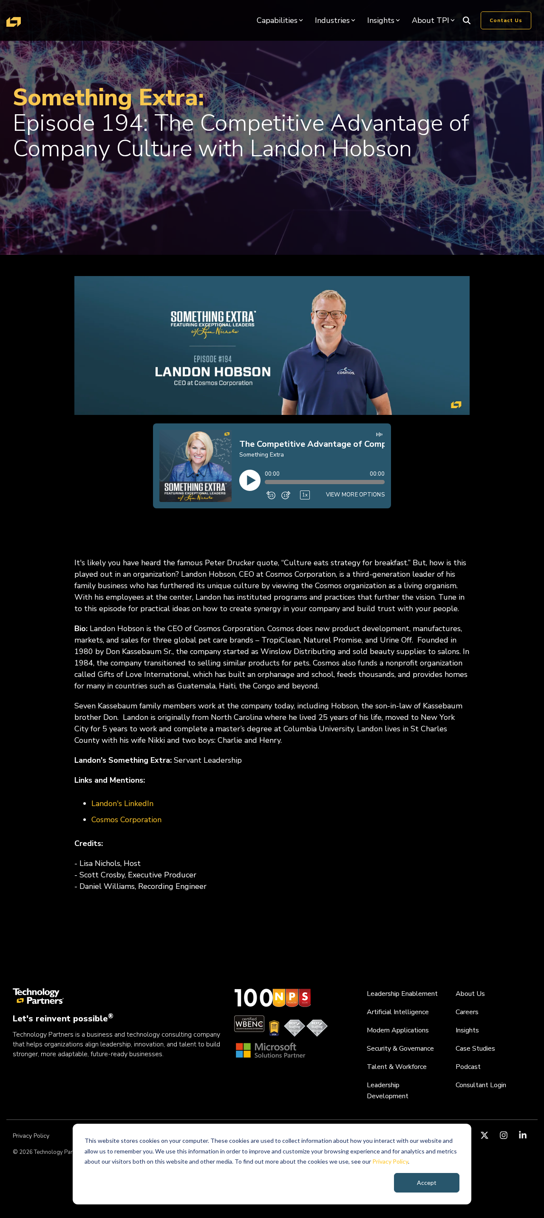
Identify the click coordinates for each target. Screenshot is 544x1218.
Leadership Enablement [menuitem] (402, 993)
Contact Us (506, 20)
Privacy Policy (390, 1161)
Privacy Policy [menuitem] (31, 1136)
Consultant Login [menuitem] (481, 1085)
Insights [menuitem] (467, 1030)
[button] (485, 1135)
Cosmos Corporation (126, 820)
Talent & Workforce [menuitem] (397, 1066)
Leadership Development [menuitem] (387, 1090)
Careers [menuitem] (467, 1012)
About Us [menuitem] (470, 993)
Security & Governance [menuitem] (400, 1048)
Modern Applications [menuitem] (398, 1030)
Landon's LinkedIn (122, 803)
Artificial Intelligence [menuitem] (398, 1012)
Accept (426, 1182)
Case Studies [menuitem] (475, 1048)
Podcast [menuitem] (468, 1066)
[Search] (466, 20)
